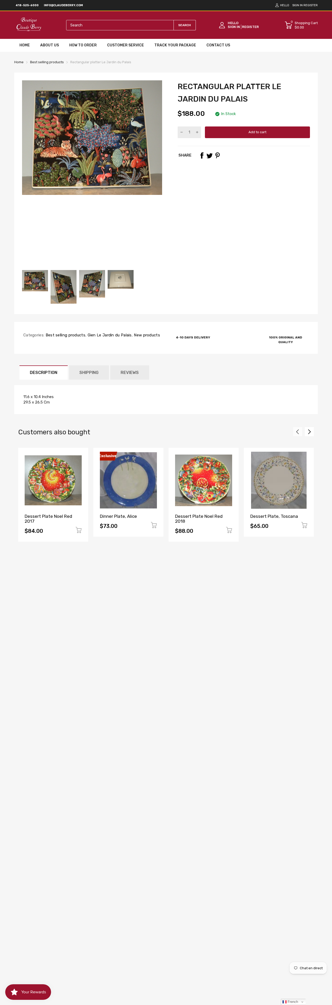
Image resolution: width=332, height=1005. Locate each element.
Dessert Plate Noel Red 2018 (199, 519)
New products (146, 335)
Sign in (297, 5)
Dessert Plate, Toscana (274, 516)
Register (310, 5)
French (292, 1002)
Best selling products (64, 335)
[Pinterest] (217, 155)
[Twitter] (209, 155)
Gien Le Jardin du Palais (109, 335)
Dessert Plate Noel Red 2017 (48, 519)
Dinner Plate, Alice (118, 516)
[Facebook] (202, 155)
